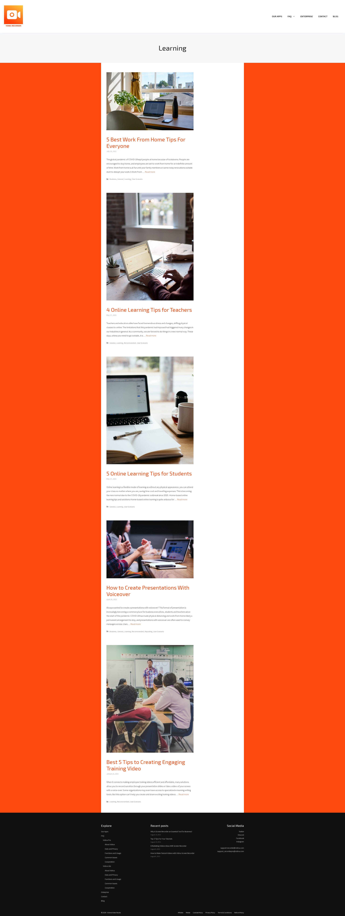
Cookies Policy (198, 912)
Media (188, 912)
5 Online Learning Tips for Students (149, 473)
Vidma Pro (107, 840)
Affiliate (180, 912)
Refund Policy (239, 912)
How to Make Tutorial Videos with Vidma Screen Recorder (172, 853)
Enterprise (306, 16)
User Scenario (137, 179)
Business (113, 179)
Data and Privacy (111, 849)
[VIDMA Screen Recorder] (13, 16)
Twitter (241, 831)
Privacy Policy (210, 912)
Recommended (130, 343)
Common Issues (111, 857)
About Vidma (110, 844)
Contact (322, 16)
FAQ (289, 16)
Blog (335, 16)
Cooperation (110, 862)
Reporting (148, 631)
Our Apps (277, 16)
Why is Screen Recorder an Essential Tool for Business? (171, 831)
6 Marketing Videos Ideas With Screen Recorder (168, 846)
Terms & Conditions (225, 912)
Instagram (240, 841)
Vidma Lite (107, 866)
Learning (127, 179)
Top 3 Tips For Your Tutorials (161, 839)
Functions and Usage (113, 853)
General (120, 179)
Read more (150, 171)
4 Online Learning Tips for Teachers (149, 309)
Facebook (240, 838)
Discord (241, 835)
